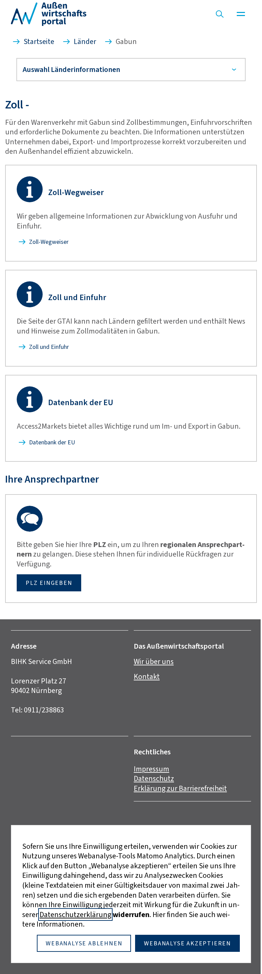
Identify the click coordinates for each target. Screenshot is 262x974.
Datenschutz (151, 788)
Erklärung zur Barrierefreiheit (177, 798)
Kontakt (144, 686)
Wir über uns (151, 671)
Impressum (149, 778)
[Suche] (219, 14)
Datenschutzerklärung (73, 914)
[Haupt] (241, 14)
